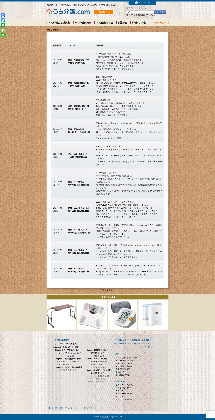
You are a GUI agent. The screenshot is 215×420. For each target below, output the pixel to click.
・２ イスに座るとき (65, 364)
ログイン (130, 8)
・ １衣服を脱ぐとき (96, 353)
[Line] (2, 35)
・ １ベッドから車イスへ (98, 361)
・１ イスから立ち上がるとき (68, 361)
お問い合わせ (91, 408)
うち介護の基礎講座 (59, 22)
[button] (48, 315)
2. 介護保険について (124, 388)
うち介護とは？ (120, 340)
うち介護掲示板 (104, 22)
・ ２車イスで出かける (97, 364)
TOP (49, 30)
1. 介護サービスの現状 (125, 385)
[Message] (2, 30)
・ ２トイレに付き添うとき (99, 376)
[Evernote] (2, 25)
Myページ (146, 347)
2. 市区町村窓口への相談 (125, 360)
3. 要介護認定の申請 (124, 363)
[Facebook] (2, 15)
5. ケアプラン (121, 396)
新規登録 (143, 8)
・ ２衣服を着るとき (96, 356)
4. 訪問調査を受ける (124, 366)
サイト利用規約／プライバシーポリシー (66, 408)
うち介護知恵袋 (83, 22)
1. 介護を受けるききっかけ (126, 358)
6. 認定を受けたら (123, 372)
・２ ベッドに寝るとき (66, 356)
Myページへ (160, 22)
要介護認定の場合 (123, 375)
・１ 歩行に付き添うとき (66, 370)
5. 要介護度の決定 (123, 369)
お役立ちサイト (134, 343)
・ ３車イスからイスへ (97, 367)
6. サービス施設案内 (124, 399)
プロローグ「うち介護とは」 (66, 344)
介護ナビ (122, 22)
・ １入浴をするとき (96, 373)
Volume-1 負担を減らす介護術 (65, 347)
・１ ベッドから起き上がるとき (69, 353)
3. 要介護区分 (121, 391)
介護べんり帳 (139, 22)
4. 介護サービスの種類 (125, 394)
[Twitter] (2, 20)
